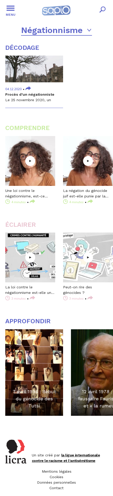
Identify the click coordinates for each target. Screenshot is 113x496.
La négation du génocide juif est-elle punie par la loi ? (85, 193)
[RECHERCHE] (102, 10)
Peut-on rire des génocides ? (77, 290)
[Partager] (28, 88)
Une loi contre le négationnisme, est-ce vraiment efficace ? (25, 193)
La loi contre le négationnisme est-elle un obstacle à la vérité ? (28, 290)
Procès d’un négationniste (29, 94)
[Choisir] (89, 30)
